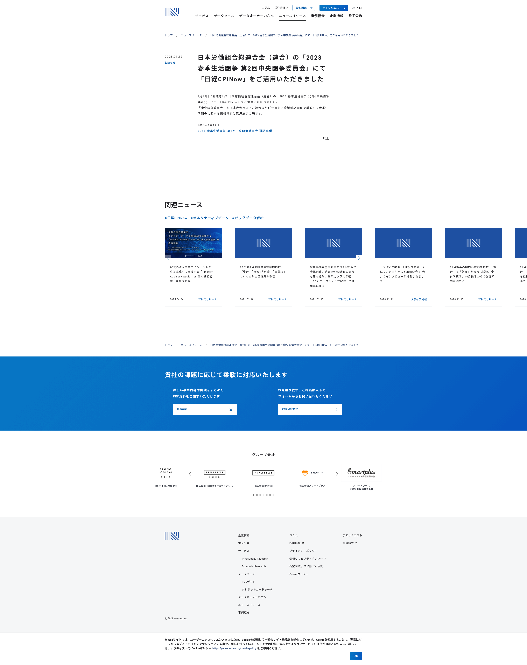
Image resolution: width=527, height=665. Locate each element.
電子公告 (355, 16)
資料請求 (348, 543)
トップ (169, 35)
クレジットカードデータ (257, 589)
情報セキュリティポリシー (306, 558)
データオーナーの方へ (256, 16)
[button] (168, 258)
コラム (266, 7)
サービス (202, 16)
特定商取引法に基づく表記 (306, 566)
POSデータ (248, 581)
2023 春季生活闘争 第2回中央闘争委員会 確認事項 (235, 131)
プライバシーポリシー (303, 550)
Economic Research (254, 566)
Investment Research (255, 558)
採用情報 (279, 7)
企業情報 (337, 16)
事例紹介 (318, 16)
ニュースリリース (292, 16)
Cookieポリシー (299, 574)
